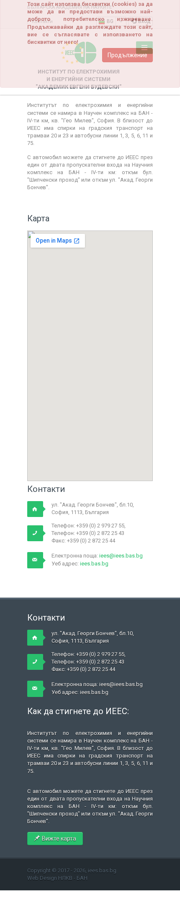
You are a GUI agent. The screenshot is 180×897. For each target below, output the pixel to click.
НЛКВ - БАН (72, 878)
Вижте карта (59, 838)
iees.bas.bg (94, 563)
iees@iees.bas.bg (121, 555)
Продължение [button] (127, 55)
